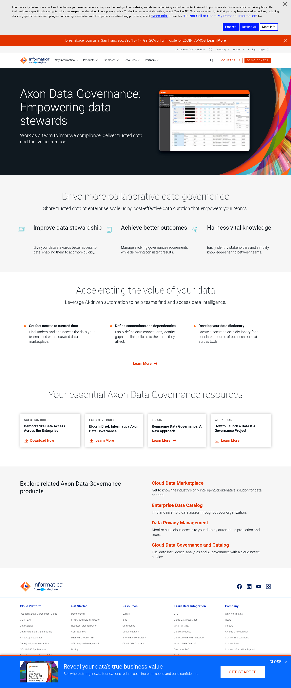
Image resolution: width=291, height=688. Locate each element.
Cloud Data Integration (186, 619)
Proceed (230, 27)
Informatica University (134, 637)
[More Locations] (210, 49)
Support (237, 49)
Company (221, 49)
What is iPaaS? (181, 625)
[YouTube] (258, 586)
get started (243, 672)
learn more (142, 363)
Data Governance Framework (189, 637)
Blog (125, 619)
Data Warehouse (182, 631)
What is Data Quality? (185, 643)
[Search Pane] (211, 60)
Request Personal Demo (84, 625)
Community (129, 625)
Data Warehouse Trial (82, 637)
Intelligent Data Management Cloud (38, 613)
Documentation (131, 631)
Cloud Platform (30, 606)
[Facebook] (239, 586)
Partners (150, 60)
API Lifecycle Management (85, 643)
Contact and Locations (237, 637)
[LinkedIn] (249, 586)
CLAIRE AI (25, 619)
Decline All (249, 27)
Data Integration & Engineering (36, 631)
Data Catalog (26, 625)
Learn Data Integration (190, 606)
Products (88, 60)
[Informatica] (35, 60)
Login (262, 49)
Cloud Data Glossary (133, 643)
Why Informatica (64, 60)
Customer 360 (181, 649)
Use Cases (109, 60)
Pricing (252, 49)
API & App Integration (31, 637)
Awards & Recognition (236, 631)
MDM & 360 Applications (33, 649)
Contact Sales (78, 631)
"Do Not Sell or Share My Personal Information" (220, 16)
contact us (231, 60)
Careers (229, 625)
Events (126, 613)
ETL (176, 613)
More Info (269, 27)
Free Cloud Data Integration (85, 619)
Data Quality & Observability (34, 643)
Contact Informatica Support (240, 649)
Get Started (79, 606)
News (228, 619)
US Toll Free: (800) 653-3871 (190, 49)
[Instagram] (268, 586)
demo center (258, 60)
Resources (130, 60)
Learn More (216, 40)
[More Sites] (268, 49)
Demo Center (78, 613)
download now (42, 440)
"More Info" (159, 16)
